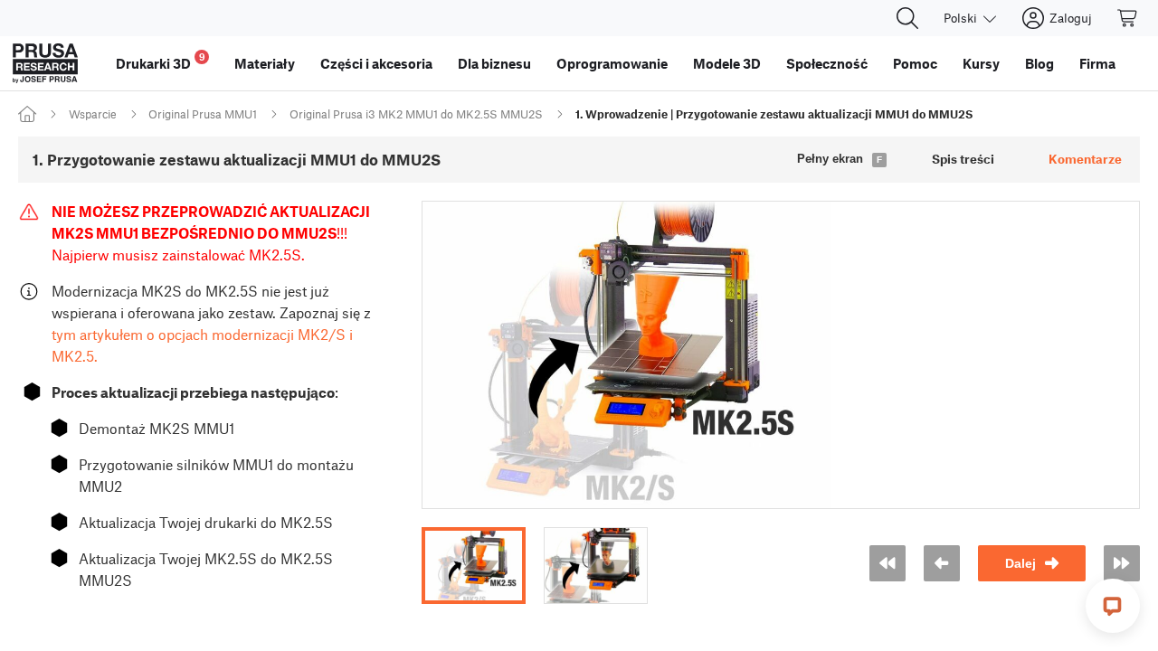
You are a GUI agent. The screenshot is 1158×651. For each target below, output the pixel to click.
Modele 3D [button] (727, 63)
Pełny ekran (830, 158)
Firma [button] (1097, 63)
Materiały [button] (264, 63)
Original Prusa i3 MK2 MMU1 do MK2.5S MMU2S (416, 114)
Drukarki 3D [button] (160, 61)
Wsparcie (93, 114)
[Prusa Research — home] (45, 63)
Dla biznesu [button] (494, 63)
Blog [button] (1039, 63)
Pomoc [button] (915, 63)
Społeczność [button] (827, 63)
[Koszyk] (1128, 18)
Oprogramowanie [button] (612, 63)
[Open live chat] (1113, 606)
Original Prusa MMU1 (202, 114)
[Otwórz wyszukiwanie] (907, 18)
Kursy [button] (981, 63)
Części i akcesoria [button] (376, 63)
